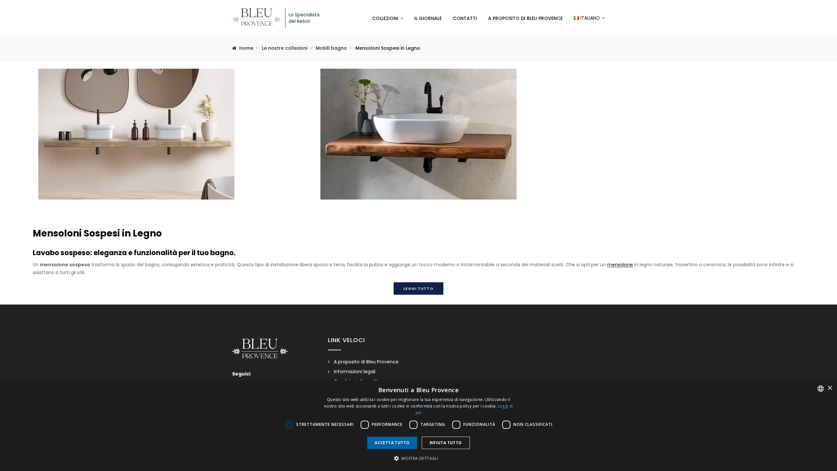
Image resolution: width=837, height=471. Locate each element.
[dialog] (418, 425)
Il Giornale (428, 18)
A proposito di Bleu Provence (525, 18)
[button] (418, 458)
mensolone (620, 264)
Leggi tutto (418, 288)
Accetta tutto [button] (392, 442)
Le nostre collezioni (284, 48)
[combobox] (820, 388)
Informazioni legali (354, 371)
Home (246, 48)
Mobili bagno (331, 48)
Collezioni (385, 18)
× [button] (829, 388)
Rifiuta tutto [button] (446, 442)
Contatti (465, 18)
